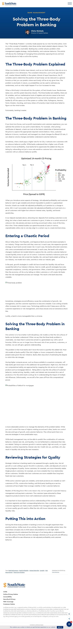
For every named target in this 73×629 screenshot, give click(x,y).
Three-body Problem (19, 572)
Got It (60, 627)
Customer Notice (9, 604)
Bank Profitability (24, 570)
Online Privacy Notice (10, 594)
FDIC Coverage (8, 602)
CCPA (5, 592)
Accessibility (7, 597)
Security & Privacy (9, 599)
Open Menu (69, 3)
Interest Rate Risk (34, 570)
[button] (69, 614)
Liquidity (42, 570)
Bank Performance (13, 570)
